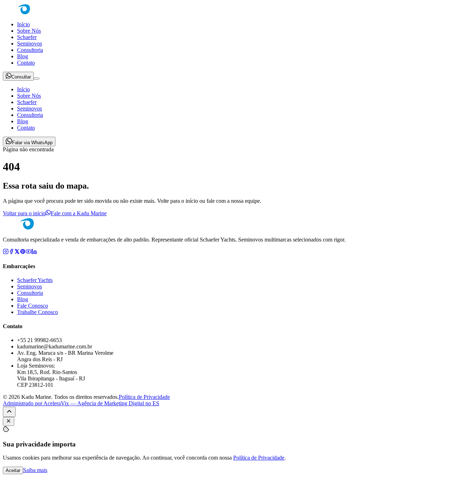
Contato (26, 63)
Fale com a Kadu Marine (79, 213)
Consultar (21, 77)
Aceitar (13, 470)
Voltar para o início (24, 213)
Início (23, 24)
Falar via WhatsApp (32, 142)
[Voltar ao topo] (9, 412)
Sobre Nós (29, 31)
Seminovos (29, 43)
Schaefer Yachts (35, 280)
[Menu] (36, 78)
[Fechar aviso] (8, 421)
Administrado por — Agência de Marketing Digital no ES (81, 403)
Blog (22, 56)
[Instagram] (6, 252)
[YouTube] (28, 252)
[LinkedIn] (34, 252)
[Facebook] (11, 252)
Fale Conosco (32, 306)
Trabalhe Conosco (37, 312)
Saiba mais (35, 470)
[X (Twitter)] (17, 252)
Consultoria (30, 50)
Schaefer (27, 37)
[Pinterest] (23, 252)
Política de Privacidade (144, 397)
